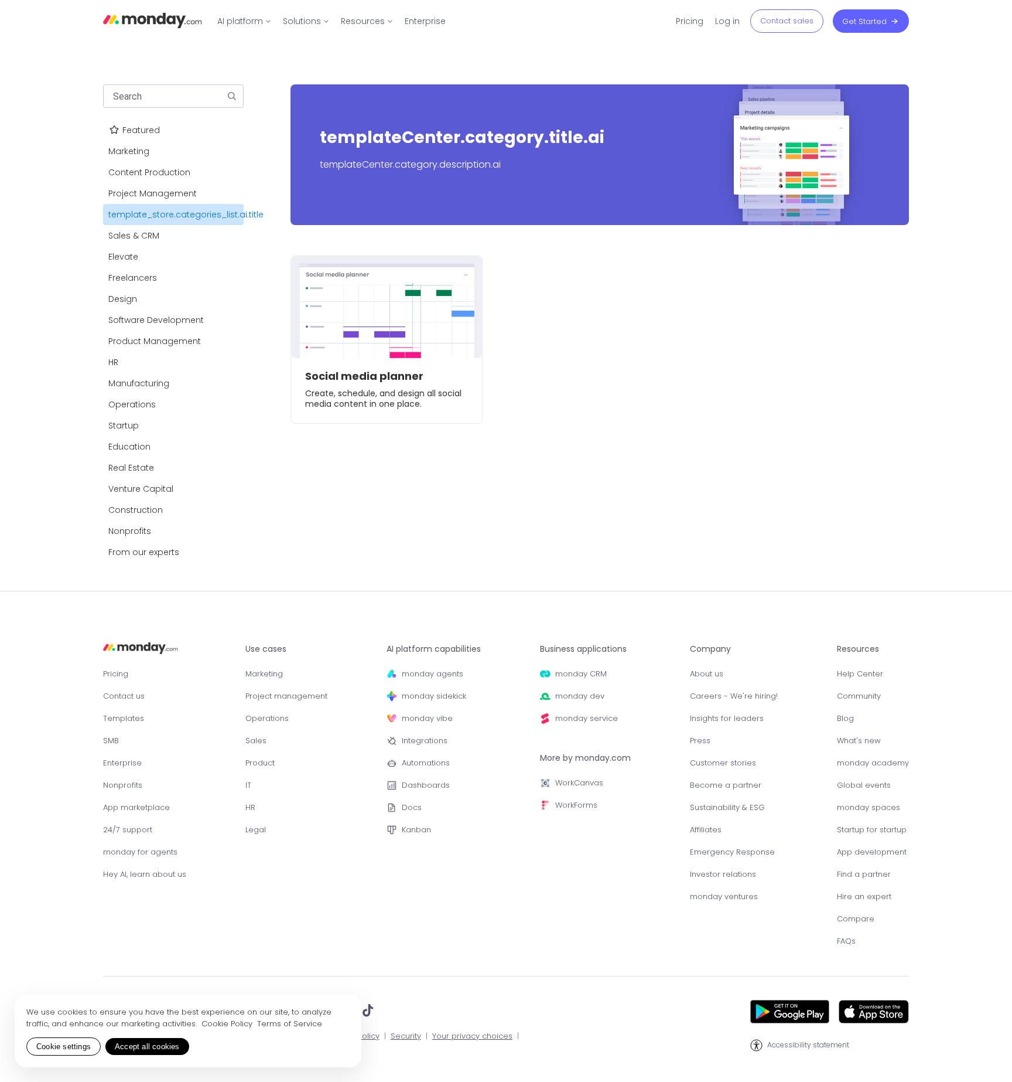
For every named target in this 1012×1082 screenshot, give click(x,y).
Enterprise (122, 762)
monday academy (873, 762)
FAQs (846, 941)
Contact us (124, 696)
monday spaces (868, 807)
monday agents (432, 673)
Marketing (264, 673)
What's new (859, 740)
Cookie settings (63, 1046)
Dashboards (426, 785)
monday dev (579, 696)
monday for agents (140, 852)
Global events (864, 785)
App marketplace (136, 807)
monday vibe (427, 718)
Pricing (115, 673)
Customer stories (723, 762)
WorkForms (576, 805)
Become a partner (725, 785)
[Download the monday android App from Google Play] (789, 1011)
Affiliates (706, 829)
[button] (232, 96)
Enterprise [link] (425, 21)
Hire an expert (864, 896)
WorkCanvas (579, 782)
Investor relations (723, 874)
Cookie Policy (228, 1023)
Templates (123, 718)
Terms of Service (289, 1023)
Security (406, 1036)
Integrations (424, 740)
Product (260, 762)
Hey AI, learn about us (144, 874)
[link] (244, 21)
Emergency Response (732, 852)
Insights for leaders (727, 718)
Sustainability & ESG (727, 807)
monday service (586, 718)
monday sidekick (434, 696)
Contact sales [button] (786, 20)
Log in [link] (727, 21)
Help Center (860, 673)
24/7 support (127, 829)
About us (706, 673)
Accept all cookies (147, 1046)
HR (250, 807)
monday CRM (581, 673)
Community (859, 696)
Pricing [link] (689, 21)
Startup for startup (872, 829)
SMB (111, 740)
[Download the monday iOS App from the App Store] (874, 1011)
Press (700, 740)
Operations (267, 718)
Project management (286, 696)
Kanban (416, 829)
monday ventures (724, 896)
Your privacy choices (472, 1036)
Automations (426, 762)
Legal (255, 829)
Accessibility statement (808, 1045)
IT (248, 785)
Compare (855, 918)
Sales (255, 740)
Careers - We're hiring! (734, 696)
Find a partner (864, 874)
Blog (845, 718)
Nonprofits (122, 785)
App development (872, 852)
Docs (412, 807)
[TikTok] (368, 1011)
